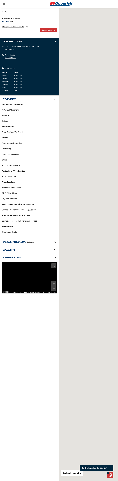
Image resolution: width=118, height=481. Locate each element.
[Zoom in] (53, 283)
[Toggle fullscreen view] (53, 265)
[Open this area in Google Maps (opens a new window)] (6, 291)
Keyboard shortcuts (17, 292)
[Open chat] (110, 475)
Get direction (9, 49)
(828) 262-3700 (10, 58)
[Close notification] (110, 468)
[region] (29, 277)
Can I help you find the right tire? (94, 468)
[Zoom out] (53, 288)
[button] (108, 473)
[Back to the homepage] (61, 4)
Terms (44, 292)
